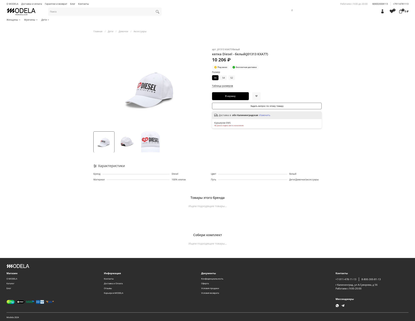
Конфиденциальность (212, 278)
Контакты (83, 3)
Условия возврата (210, 293)
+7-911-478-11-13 (346, 279)
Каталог (10, 283)
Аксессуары (140, 31)
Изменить (264, 115)
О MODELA (12, 3)
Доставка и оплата (31, 3)
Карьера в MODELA (113, 293)
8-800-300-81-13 (371, 279)
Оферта (205, 283)
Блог (72, 3)
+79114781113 (401, 3)
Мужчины (29, 19)
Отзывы (108, 288)
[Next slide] (203, 88)
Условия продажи (210, 288)
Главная (97, 31)
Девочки (123, 31)
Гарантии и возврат (56, 3)
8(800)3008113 (380, 3)
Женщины (12, 19)
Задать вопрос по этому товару (267, 106)
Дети (44, 19)
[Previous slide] (98, 88)
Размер (216, 72)
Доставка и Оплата (113, 283)
